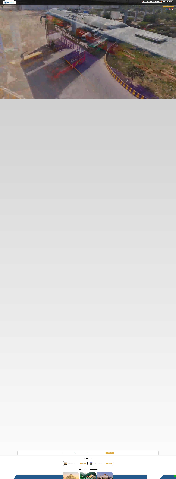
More (160, 6)
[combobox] (68, 453)
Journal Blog (157, 6)
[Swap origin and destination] (75, 452)
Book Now (83, 463)
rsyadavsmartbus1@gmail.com (148, 1)
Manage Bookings (151, 6)
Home (146, 6)
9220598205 (157, 1)
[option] (88, 463)
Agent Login (171, 6)
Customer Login (165, 6)
